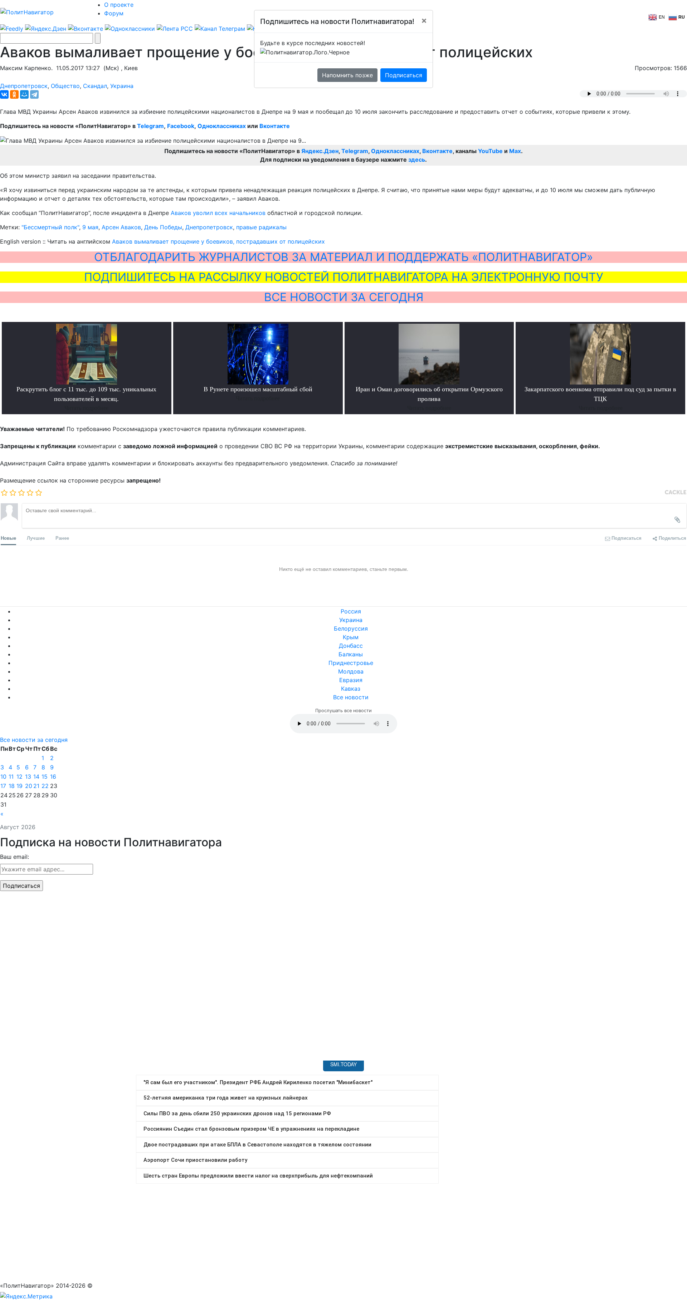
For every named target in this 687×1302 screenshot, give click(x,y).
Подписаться (403, 75)
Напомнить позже (347, 75)
